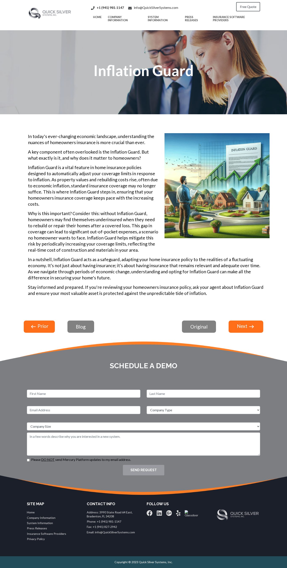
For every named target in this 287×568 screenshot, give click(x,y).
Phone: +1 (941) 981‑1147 (104, 521)
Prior (43, 326)
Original (199, 327)
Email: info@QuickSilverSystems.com (111, 532)
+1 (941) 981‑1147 (110, 7)
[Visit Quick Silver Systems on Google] (169, 514)
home (97, 17)
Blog (81, 327)
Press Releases (191, 19)
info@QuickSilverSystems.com (156, 7)
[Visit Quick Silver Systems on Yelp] (178, 514)
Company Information (118, 19)
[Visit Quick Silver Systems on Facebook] (150, 514)
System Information (158, 19)
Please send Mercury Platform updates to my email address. (81, 460)
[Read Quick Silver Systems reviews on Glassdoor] (191, 513)
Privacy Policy (36, 539)
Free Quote (248, 7)
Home (31, 512)
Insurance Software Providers (229, 19)
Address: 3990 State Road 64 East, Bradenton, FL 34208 (110, 514)
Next (242, 326)
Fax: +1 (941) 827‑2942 (102, 527)
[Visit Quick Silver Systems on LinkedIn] (159, 514)
